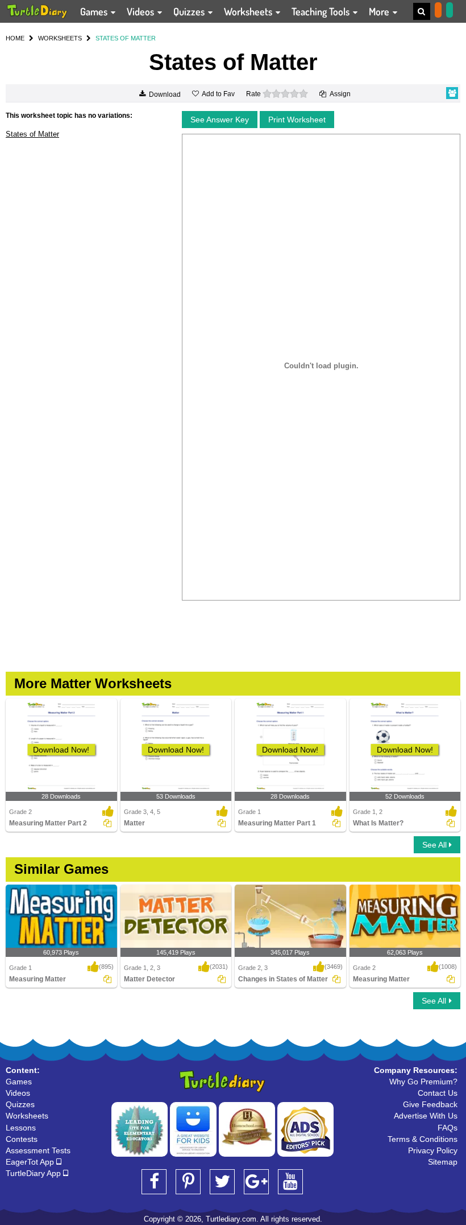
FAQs (447, 1127)
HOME (15, 38)
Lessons (21, 1127)
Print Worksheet (297, 119)
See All (435, 844)
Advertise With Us (425, 1115)
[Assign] (107, 823)
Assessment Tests (38, 1150)
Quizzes (190, 11)
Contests (22, 1139)
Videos (141, 11)
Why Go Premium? (423, 1081)
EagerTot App (31, 1161)
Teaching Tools (322, 11)
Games (95, 11)
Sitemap (442, 1161)
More (380, 11)
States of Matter (32, 134)
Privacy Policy (432, 1150)
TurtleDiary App (34, 1173)
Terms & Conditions (422, 1139)
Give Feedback (430, 1104)
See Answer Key (219, 119)
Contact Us (437, 1092)
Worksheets (249, 11)
